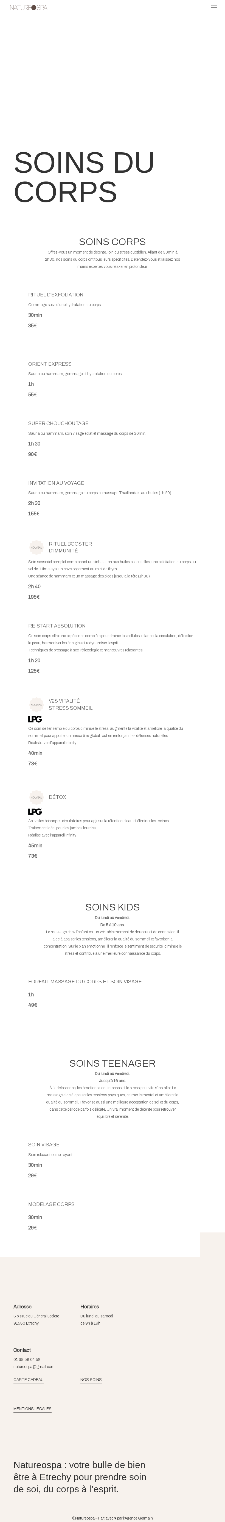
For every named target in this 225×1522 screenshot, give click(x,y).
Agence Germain (139, 1518)
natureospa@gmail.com (34, 1367)
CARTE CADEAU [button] (28, 1380)
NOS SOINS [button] (91, 1380)
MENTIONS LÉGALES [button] (32, 1409)
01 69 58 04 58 (27, 1360)
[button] (214, 7)
